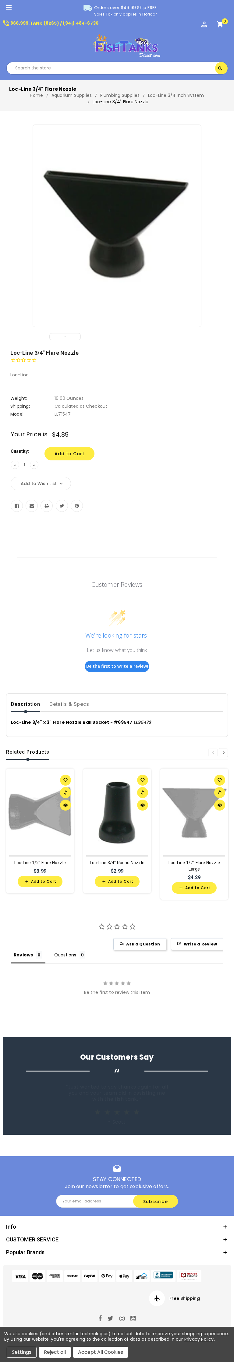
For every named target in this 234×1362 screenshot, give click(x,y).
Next (223, 752)
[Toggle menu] (8, 8)
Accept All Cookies (100, 1352)
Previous (213, 752)
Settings (21, 1352)
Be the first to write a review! (117, 666)
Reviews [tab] (23, 955)
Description (25, 704)
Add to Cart (40, 881)
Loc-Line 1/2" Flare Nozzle (40, 862)
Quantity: (20, 451)
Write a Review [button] (200, 944)
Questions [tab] (65, 955)
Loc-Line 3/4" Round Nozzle (117, 862)
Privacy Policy (199, 1339)
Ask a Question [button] (143, 944)
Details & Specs (69, 704)
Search (220, 68)
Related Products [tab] (27, 752)
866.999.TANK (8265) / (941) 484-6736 (50, 23)
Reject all (55, 1352)
